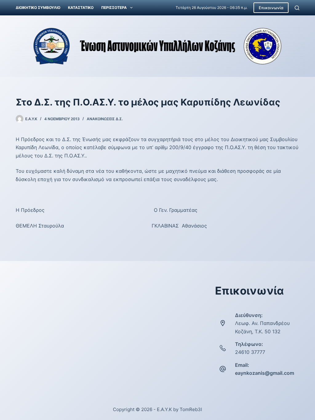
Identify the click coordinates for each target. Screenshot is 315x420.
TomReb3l (191, 409)
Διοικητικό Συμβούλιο (38, 7)
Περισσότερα (114, 7)
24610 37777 (250, 352)
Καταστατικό (81, 7)
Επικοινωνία (271, 7)
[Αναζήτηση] (297, 8)
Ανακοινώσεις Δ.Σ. (105, 119)
